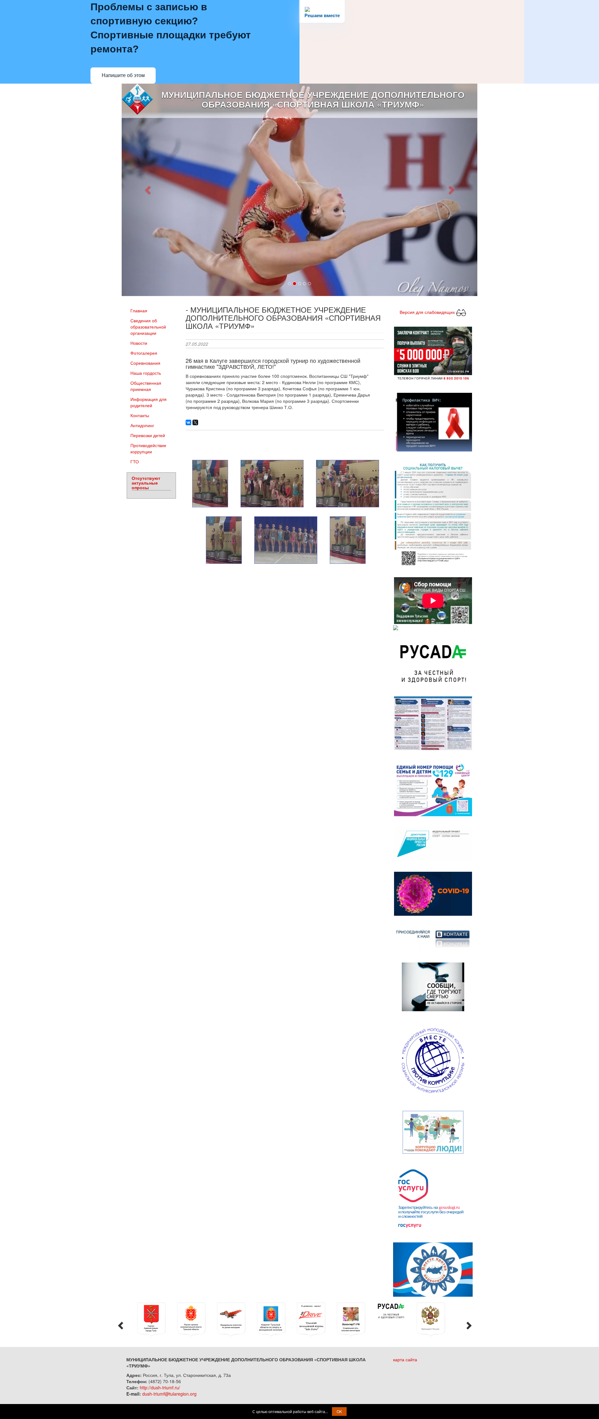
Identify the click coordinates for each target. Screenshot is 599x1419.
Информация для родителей (148, 401)
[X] (195, 421)
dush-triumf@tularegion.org (169, 1393)
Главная (138, 309)
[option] (156, 1318)
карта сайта (405, 1358)
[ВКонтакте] (188, 421)
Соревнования (145, 362)
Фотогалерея (143, 352)
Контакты (139, 414)
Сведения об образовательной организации (148, 325)
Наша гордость (145, 372)
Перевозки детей (147, 434)
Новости (138, 342)
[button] (148, 189)
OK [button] (339, 1411)
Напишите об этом (123, 75)
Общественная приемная (145, 385)
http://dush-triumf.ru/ (160, 1386)
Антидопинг (142, 424)
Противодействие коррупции (148, 447)
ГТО (134, 460)
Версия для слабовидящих (428, 311)
